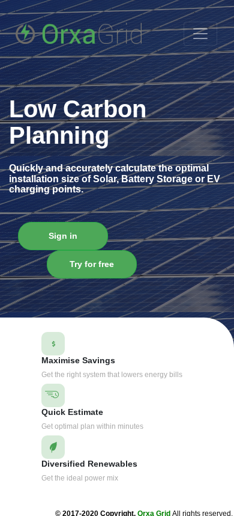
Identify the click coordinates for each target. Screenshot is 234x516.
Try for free (92, 264)
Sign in (63, 236)
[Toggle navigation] (200, 34)
